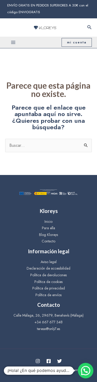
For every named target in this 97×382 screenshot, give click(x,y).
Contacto (48, 241)
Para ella (48, 228)
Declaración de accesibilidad (48, 268)
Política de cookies (48, 281)
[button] (85, 370)
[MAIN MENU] (13, 42)
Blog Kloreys (48, 234)
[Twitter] (59, 361)
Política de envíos (48, 294)
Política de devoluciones (48, 275)
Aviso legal (49, 261)
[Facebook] (48, 361)
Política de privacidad (48, 288)
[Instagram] (37, 361)
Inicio (48, 221)
